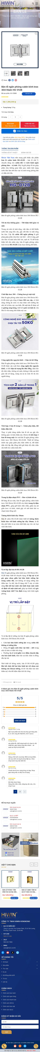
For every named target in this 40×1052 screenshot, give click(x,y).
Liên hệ (5, 982)
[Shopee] (15, 1046)
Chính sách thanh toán (9, 999)
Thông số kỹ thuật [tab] (9, 152)
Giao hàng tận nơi (10, 125)
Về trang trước (7, 682)
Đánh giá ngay (20, 720)
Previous (4, 73)
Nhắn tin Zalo (22, 131)
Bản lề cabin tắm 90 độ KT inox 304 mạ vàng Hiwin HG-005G (29, 892)
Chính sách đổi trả (8, 1003)
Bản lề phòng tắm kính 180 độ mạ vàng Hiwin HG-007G (9, 892)
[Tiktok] (12, 952)
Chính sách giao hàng (9, 996)
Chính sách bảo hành (9, 993)
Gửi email (18, 682)
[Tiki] (25, 1046)
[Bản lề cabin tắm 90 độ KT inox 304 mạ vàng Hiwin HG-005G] (30, 879)
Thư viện (5, 968)
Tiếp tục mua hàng (29, 125)
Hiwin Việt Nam (7, 158)
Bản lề (3, 573)
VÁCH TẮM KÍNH (15, 16)
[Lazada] (20, 1046)
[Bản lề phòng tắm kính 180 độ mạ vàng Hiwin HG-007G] (10, 879)
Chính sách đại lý (8, 1009)
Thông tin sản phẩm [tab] (9, 148)
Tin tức (5, 978)
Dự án (4, 972)
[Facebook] (2, 952)
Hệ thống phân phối (9, 975)
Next (28, 73)
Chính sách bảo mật (9, 1006)
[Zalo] (17, 952)
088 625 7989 (31, 1050)
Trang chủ (6, 16)
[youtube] (7, 952)
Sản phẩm (6, 965)
